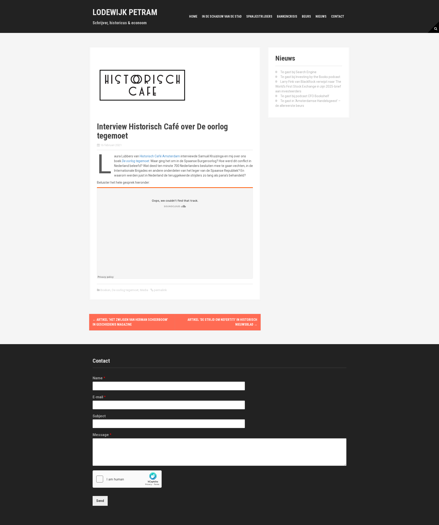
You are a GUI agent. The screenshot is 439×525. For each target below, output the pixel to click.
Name (99, 378)
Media (144, 290)
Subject (99, 416)
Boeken (105, 290)
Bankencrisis (287, 16)
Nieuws (321, 16)
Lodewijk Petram (125, 12)
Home (193, 16)
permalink (160, 290)
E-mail (99, 397)
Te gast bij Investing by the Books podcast (310, 77)
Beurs (306, 16)
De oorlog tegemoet (135, 161)
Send (100, 501)
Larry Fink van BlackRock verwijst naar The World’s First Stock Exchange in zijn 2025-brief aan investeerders (308, 86)
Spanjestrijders (259, 16)
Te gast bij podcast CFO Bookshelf (304, 96)
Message (102, 435)
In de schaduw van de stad (222, 16)
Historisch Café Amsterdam (160, 156)
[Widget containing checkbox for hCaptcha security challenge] (127, 479)
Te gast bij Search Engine (298, 72)
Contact (337, 16)
